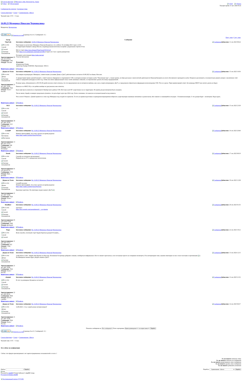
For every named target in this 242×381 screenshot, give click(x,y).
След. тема (237, 37)
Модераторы (13, 27)
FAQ (231, 4)
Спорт (15, 13)
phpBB (10, 373)
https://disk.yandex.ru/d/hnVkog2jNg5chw (28, 135)
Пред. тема (229, 37)
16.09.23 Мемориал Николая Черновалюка (22, 23)
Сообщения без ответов (8, 9)
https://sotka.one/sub (38, 55)
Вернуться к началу (7, 69)
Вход (5, 4)
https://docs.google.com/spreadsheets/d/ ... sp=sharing (32, 209)
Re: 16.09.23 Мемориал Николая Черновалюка (46, 71)
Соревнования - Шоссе (26, 13)
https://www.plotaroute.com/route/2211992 (32, 52)
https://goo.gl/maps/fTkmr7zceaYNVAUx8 (38, 50)
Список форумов (6, 13)
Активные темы (22, 9)
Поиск (239, 4)
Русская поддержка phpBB (9, 375)
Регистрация (14, 4)
